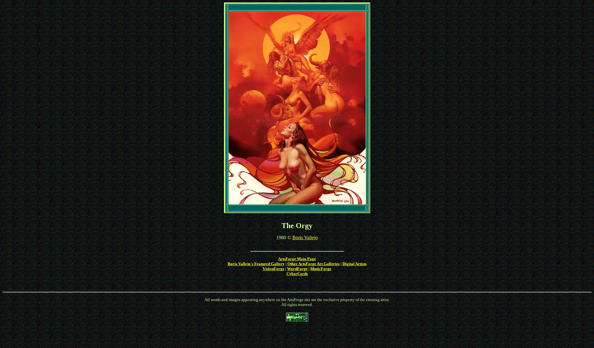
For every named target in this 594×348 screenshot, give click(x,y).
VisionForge (273, 268)
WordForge (297, 268)
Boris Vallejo (305, 237)
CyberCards (297, 273)
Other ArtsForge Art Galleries (313, 263)
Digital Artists (354, 263)
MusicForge (320, 268)
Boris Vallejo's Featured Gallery (256, 263)
